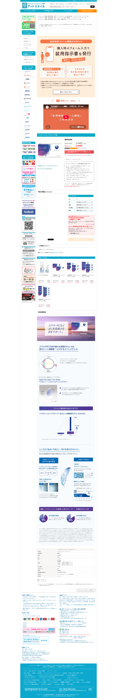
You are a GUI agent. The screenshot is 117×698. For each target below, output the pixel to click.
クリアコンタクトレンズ (52, 165)
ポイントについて (82, 148)
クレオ (25, 72)
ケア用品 (26, 48)
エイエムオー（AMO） (60, 684)
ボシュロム (26, 107)
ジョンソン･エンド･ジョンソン (29, 76)
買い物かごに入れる (81, 239)
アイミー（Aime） (80, 680)
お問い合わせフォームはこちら (66, 639)
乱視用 (33, 673)
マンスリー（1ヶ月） (52, 670)
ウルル (25, 99)
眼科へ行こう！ (63, 622)
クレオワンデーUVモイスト (30, 676)
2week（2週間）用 (61, 19)
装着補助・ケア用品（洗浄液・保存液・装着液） (73, 673)
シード (25, 80)
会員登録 (75, 4)
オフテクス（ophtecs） (47, 684)
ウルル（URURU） (57, 680)
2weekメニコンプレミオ (72, 678)
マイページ (81, 4)
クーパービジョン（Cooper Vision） (32, 680)
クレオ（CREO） (28, 675)
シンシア (25, 111)
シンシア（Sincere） (54, 682)
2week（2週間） (42, 670)
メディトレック (26, 127)
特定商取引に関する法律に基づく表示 (66, 666)
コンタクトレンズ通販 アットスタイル (38, 665)
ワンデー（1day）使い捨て (30, 670)
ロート (25, 123)
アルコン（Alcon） (47, 680)
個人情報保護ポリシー (52, 666)
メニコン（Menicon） (72, 675)
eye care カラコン (64, 626)
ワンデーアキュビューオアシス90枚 (47, 676)
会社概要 (68, 665)
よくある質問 (68, 4)
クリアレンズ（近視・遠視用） (64, 17)
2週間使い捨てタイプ (29, 59)
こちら (83, 155)
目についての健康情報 (65, 624)
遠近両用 (40, 673)
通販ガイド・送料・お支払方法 (57, 4)
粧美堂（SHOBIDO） (65, 682)
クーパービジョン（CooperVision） (65, 16)
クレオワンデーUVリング (29, 678)
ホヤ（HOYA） (70, 684)
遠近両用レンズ (27, 41)
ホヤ (24, 138)
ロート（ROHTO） (87, 682)
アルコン (25, 92)
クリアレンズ (27, 36)
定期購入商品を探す (87, 11)
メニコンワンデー (71, 676)
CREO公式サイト (81, 665)
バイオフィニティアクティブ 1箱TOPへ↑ (85, 590)
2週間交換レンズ (41, 165)
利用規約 (44, 666)
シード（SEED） (43, 682)
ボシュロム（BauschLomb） (30, 682)
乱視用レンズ (27, 38)
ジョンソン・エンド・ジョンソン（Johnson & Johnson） (51, 675)
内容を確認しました (74, 233)
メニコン (25, 84)
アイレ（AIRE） (76, 682)
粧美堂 (25, 115)
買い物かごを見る (90, 4)
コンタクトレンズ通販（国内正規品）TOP (47, 16)
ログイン (54, 252)
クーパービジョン (27, 88)
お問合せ (63, 665)
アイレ (25, 119)
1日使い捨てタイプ (28, 57)
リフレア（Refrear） (69, 680)
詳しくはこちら (89, 224)
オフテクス (26, 134)
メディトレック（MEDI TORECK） (31, 684)
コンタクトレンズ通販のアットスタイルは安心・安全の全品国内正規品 (81, 0)
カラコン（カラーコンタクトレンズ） (52, 673)
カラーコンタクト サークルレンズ (28, 44)
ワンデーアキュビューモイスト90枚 (47, 678)
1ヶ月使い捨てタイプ (29, 62)
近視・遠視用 (27, 673)
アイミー (25, 103)
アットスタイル (51, 696)
